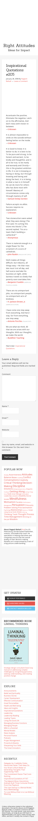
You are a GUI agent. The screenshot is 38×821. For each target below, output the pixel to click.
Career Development (12, 698)
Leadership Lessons (11, 496)
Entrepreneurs (17, 489)
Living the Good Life (11, 720)
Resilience (25, 510)
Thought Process (26, 514)
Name (5, 406)
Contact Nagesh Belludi (20, 608)
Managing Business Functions (15, 723)
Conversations (11, 479)
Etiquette (29, 489)
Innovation (25, 494)
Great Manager (17, 494)
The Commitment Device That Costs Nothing (17, 775)
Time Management (13, 516)
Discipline (19, 486)
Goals (9, 494)
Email (5, 418)
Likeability (22, 496)
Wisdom (14, 519)
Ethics (24, 489)
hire (23, 529)
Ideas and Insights (11, 708)
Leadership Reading (11, 716)
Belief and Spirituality (12, 693)
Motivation (10, 501)
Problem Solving (11, 507)
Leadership (8, 713)
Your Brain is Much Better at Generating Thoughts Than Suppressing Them (15, 770)
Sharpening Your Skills (12, 745)
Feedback (6, 492)
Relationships (16, 510)
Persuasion (18, 505)
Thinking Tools (10, 514)
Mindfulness (18, 499)
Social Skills (12, 512)
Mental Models (9, 730)
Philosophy (29, 505)
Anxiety (6, 475)
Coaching (20, 478)
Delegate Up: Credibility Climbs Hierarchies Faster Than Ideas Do (16, 764)
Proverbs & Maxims (11, 743)
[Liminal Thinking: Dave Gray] (16, 645)
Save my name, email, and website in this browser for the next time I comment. (18, 447)
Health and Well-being (12, 706)
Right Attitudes (19, 45)
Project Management (12, 740)
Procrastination (25, 507)
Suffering (24, 512)
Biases (14, 477)
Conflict (27, 477)
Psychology (7, 510)
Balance (7, 477)
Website (5, 430)
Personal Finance (10, 735)
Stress (19, 512)
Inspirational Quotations (13, 711)
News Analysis (9, 733)
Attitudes (27, 474)
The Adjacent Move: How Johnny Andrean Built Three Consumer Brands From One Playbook (19, 783)
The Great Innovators (12, 748)
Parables (19, 502)
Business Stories (10, 696)
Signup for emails (17, 598)
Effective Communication (13, 701)
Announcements (10, 691)
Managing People (10, 725)
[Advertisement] (19, 20)
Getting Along (17, 491)
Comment (6, 374)
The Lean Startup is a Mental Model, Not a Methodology (18, 789)
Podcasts (7, 738)
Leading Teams (10, 718)
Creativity (23, 480)
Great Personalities (11, 703)
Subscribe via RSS (16, 603)
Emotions (8, 488)
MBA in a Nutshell (11, 728)
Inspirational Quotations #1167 (16, 779)
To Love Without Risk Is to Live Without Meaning (19, 793)
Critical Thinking (13, 482)
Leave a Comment (21, 81)
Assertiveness (15, 474)
